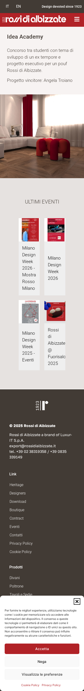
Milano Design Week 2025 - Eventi (28, 346)
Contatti (16, 535)
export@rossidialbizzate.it (32, 446)
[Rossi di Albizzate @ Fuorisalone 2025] (56, 311)
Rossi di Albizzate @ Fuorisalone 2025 (55, 346)
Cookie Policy (30, 685)
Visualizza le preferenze (42, 674)
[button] (77, 601)
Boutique (17, 510)
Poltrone (16, 586)
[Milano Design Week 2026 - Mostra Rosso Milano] (30, 229)
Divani (15, 578)
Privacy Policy (51, 685)
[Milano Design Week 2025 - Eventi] (30, 311)
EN (18, 6)
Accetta (42, 649)
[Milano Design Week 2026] (56, 229)
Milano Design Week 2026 (54, 268)
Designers (18, 493)
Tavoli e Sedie (21, 594)
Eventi (15, 526)
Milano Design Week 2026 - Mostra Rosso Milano (29, 268)
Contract (17, 518)
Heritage (16, 485)
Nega (42, 661)
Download (18, 501)
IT (7, 6)
